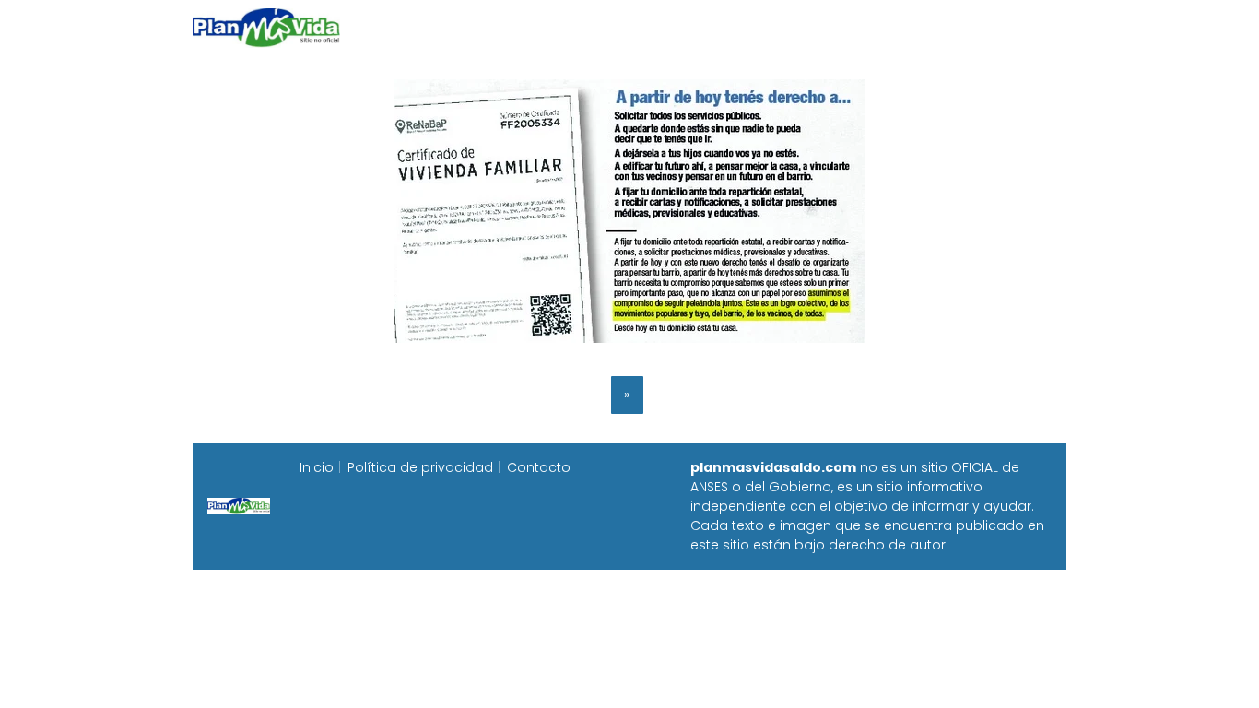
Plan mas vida (521, 27)
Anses (620, 27)
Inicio (424, 27)
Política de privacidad (420, 467)
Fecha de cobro (741, 27)
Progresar (861, 27)
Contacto (539, 467)
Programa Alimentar (995, 27)
